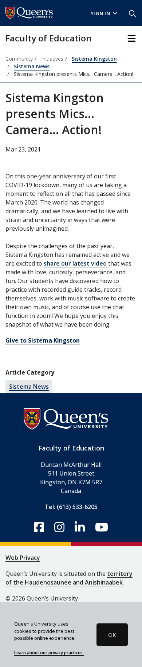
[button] (132, 13)
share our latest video (75, 263)
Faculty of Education (48, 38)
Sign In (101, 14)
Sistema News (32, 66)
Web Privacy (22, 558)
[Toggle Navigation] (132, 38)
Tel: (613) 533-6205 (71, 507)
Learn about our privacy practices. (49, 652)
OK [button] (112, 634)
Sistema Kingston (94, 58)
